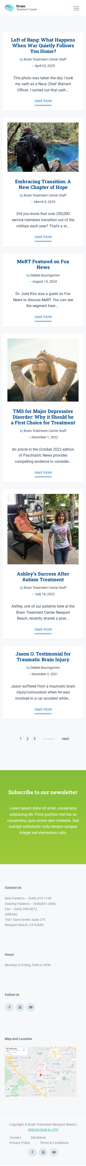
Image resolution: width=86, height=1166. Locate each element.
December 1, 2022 (45, 437)
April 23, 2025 (45, 66)
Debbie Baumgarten (45, 275)
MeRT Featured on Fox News (43, 264)
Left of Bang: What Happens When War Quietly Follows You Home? (43, 45)
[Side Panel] (76, 8)
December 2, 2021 (45, 674)
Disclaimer (38, 1137)
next (65, 738)
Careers (15, 1137)
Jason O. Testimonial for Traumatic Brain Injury (43, 656)
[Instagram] (20, 1007)
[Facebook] (9, 1007)
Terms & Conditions (54, 1143)
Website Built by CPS (43, 1130)
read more (43, 100)
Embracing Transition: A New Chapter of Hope (43, 184)
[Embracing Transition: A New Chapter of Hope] (43, 147)
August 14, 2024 (44, 281)
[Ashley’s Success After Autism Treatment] (43, 529)
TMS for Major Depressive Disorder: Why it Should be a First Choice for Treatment (43, 417)
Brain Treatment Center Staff (45, 59)
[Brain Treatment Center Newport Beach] (21, 7)
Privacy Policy (20, 1143)
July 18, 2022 (45, 594)
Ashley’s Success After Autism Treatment (43, 576)
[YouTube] (30, 1007)
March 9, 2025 (44, 202)
